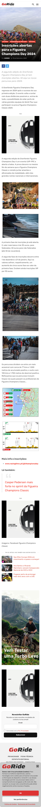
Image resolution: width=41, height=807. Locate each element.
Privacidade (13, 756)
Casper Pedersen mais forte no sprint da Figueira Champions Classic (21, 486)
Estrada (5, 41)
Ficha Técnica (27, 756)
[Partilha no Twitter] (7, 66)
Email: (20, 723)
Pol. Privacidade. (23, 731)
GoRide (7, 58)
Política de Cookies (11, 804)
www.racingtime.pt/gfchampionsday (21, 464)
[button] (37, 766)
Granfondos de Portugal (18, 41)
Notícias (32, 41)
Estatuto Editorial (20, 759)
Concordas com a (17, 731)
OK (20, 793)
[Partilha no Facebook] (3, 66)
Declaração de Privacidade (26, 804)
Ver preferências (20, 799)
